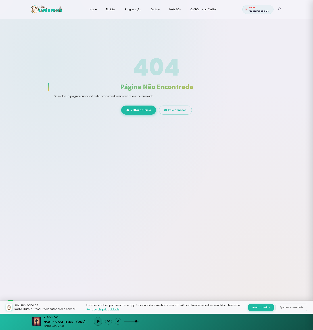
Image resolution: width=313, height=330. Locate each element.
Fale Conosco (177, 110)
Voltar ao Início (141, 110)
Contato (155, 9)
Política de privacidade (102, 309)
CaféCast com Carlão (203, 9)
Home (93, 9)
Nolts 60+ (175, 9)
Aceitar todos (261, 307)
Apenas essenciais (291, 307)
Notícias (111, 9)
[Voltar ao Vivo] (108, 321)
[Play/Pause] (98, 321)
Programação (133, 9)
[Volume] (118, 321)
